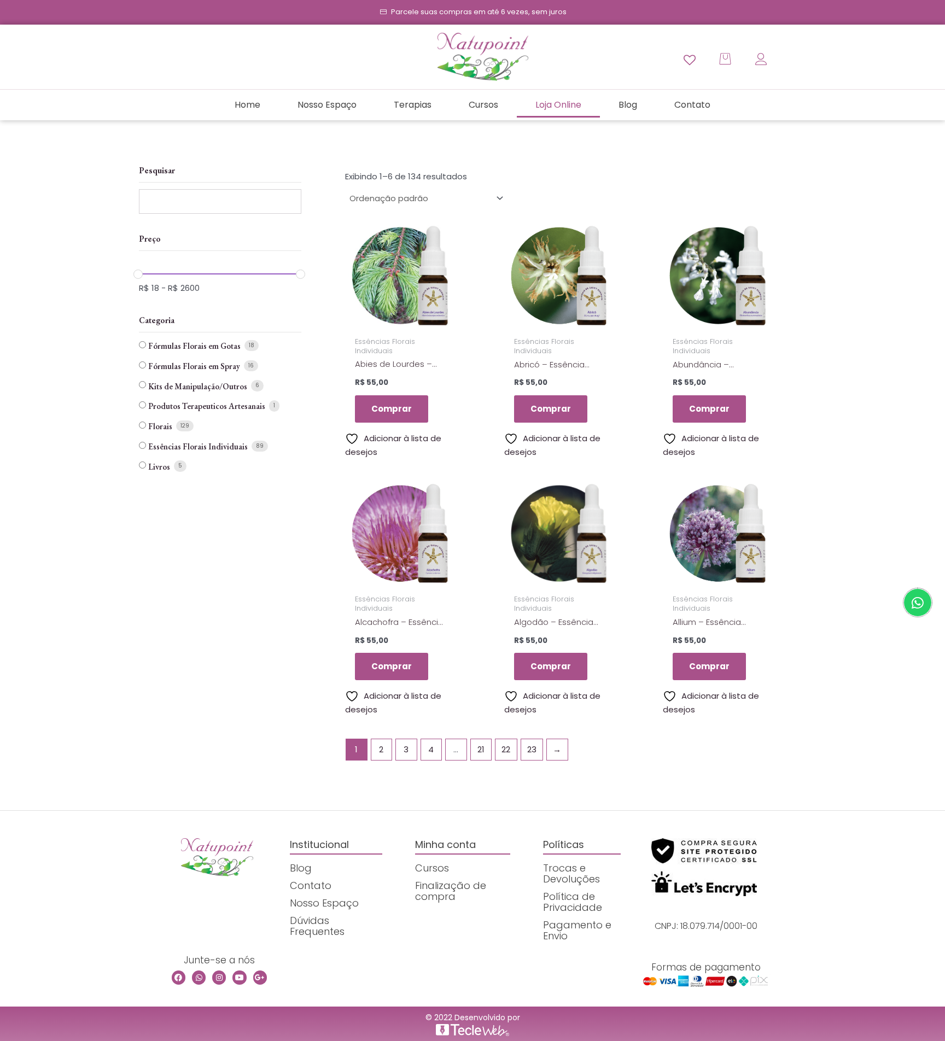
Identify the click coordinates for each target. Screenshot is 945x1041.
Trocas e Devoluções (571, 873)
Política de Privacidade (572, 902)
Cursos (483, 104)
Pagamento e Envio (577, 930)
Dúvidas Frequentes (317, 926)
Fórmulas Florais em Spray (194, 366)
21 (481, 749)
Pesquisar (157, 170)
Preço (150, 238)
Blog (628, 104)
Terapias (412, 104)
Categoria (156, 320)
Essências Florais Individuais (198, 446)
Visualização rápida (400, 320)
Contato (692, 104)
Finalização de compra (450, 891)
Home (247, 104)
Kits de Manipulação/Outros (197, 386)
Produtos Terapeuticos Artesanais (206, 406)
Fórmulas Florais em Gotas (194, 346)
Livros (159, 466)
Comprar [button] (391, 408)
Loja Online (558, 104)
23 (531, 749)
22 (505, 749)
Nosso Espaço (327, 104)
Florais (160, 426)
